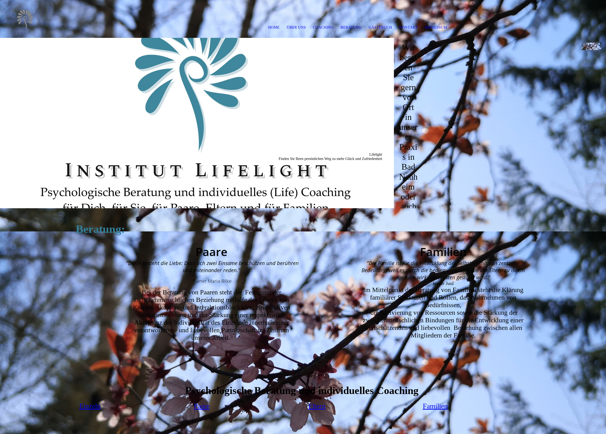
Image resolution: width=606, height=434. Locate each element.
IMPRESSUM (436, 27)
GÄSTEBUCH (380, 27)
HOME (274, 27)
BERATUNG (351, 27)
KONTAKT (408, 27)
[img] (54, 19)
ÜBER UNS (296, 27)
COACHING (323, 27)
